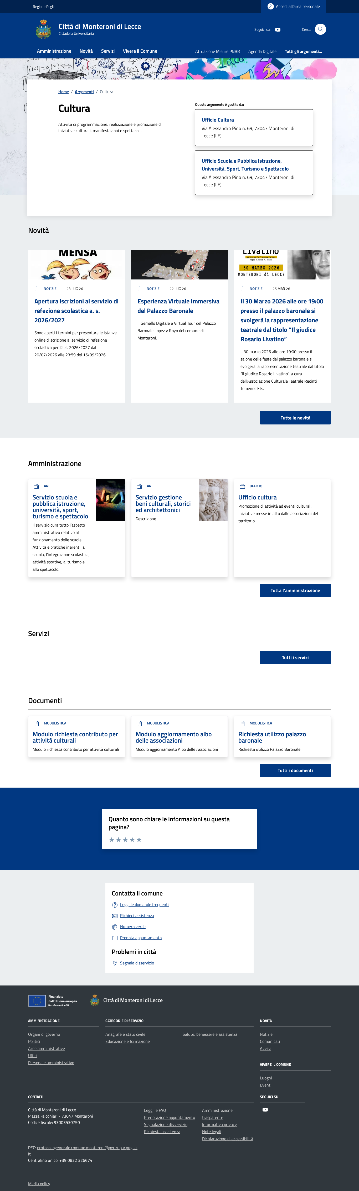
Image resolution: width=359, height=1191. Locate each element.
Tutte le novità (295, 417)
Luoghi (266, 1078)
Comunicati (270, 1041)
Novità (86, 50)
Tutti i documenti (295, 770)
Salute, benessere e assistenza (210, 1034)
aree (48, 486)
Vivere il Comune (140, 50)
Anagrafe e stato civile (125, 1034)
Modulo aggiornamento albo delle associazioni (174, 737)
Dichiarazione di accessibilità (227, 1138)
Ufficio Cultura (218, 120)
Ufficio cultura (257, 497)
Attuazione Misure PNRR (217, 51)
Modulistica (54, 723)
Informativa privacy (219, 1124)
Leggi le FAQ (155, 1110)
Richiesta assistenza (162, 1131)
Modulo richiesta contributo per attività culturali (75, 737)
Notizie (50, 288)
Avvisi (265, 1048)
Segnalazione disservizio (165, 1124)
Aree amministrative (46, 1048)
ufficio (255, 486)
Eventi (265, 1085)
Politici (34, 1041)
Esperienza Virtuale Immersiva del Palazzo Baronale (178, 305)
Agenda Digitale (262, 51)
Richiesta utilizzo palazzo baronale (272, 737)
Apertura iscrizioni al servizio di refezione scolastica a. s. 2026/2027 (76, 310)
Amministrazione (54, 50)
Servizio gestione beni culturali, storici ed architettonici (163, 503)
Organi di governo (44, 1034)
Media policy (39, 1183)
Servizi (108, 50)
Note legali (211, 1131)
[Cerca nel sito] (320, 29)
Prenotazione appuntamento (169, 1117)
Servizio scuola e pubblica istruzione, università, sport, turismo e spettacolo (60, 506)
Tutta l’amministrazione (295, 590)
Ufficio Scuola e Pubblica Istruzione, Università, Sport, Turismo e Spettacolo (245, 165)
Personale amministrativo (51, 1062)
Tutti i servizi (295, 657)
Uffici (32, 1055)
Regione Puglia (44, 6)
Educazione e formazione (127, 1041)
